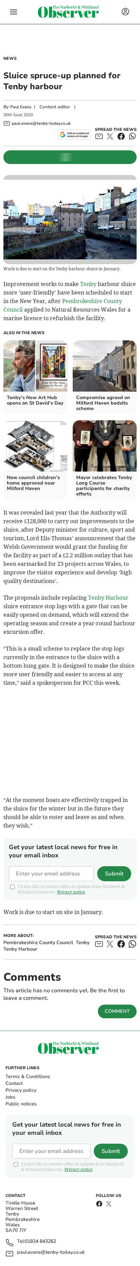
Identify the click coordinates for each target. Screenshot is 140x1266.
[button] (13, 12)
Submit (114, 873)
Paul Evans (20, 107)
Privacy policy (20, 1090)
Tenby (88, 284)
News (10, 58)
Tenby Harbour (108, 597)
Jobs (10, 1097)
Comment (117, 1011)
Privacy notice (71, 892)
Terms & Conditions (27, 1076)
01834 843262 (40, 1241)
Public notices (21, 1104)
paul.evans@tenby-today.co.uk (51, 1252)
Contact (14, 1083)
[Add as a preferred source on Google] (74, 135)
